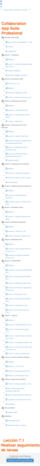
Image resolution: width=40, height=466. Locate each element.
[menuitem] (1, 4)
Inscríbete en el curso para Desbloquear (20, 460)
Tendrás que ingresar (26, 458)
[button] (1, 2)
